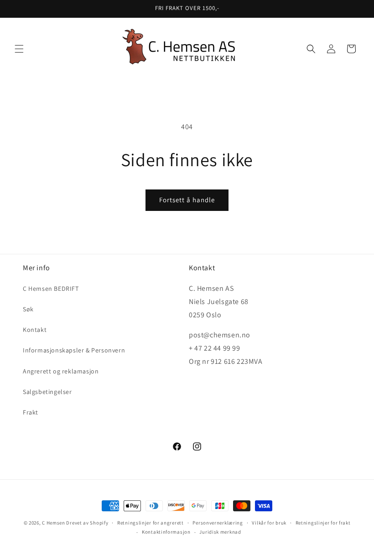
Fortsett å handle (187, 199)
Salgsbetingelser (47, 392)
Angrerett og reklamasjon (61, 371)
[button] (19, 49)
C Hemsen (53, 523)
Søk (28, 309)
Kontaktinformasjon (166, 532)
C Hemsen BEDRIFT (51, 288)
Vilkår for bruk (269, 523)
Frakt (30, 412)
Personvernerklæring (217, 523)
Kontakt (35, 330)
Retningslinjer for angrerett (150, 523)
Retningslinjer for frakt (323, 523)
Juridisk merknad (220, 532)
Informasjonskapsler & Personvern (74, 350)
